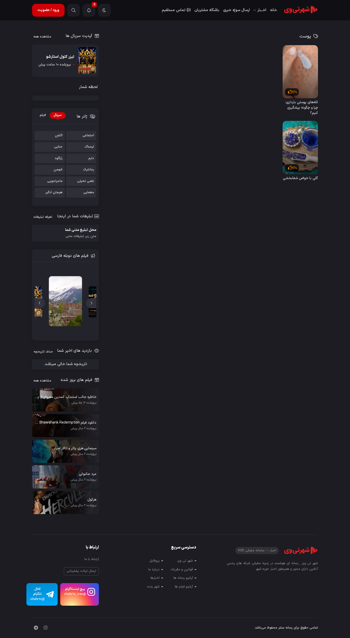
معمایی (88, 192)
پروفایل (154, 560)
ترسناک (89, 146)
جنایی (58, 146)
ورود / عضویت (48, 10)
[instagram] (45, 628)
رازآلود (59, 158)
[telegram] (36, 628)
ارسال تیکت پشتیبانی (81, 571)
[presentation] (91, 303)
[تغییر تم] (104, 10)
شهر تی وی (185, 560)
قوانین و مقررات (182, 569)
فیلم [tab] (43, 115)
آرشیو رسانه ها (183, 578)
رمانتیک (88, 169)
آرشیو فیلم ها (184, 586)
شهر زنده (153, 586)
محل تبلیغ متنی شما (80, 233)
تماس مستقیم (174, 10)
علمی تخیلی (85, 181)
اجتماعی (88, 135)
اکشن (59, 135)
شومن (58, 169)
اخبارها (155, 578)
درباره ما (154, 569)
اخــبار (261, 10)
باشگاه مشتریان (206, 10)
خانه (273, 10)
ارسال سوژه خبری (236, 10)
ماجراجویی (55, 181)
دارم (91, 158)
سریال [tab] (58, 115)
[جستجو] (73, 10)
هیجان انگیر (54, 192)
